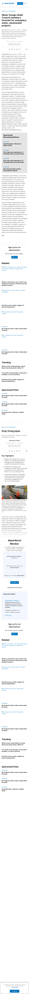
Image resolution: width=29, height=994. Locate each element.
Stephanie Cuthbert (14, 440)
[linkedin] (12, 49)
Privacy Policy (15, 987)
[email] (19, 49)
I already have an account (14, 587)
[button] (3, 3)
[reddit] (17, 49)
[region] (14, 988)
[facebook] (9, 49)
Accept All (14, 991)
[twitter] (14, 49)
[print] (26, 49)
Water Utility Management (9, 11)
